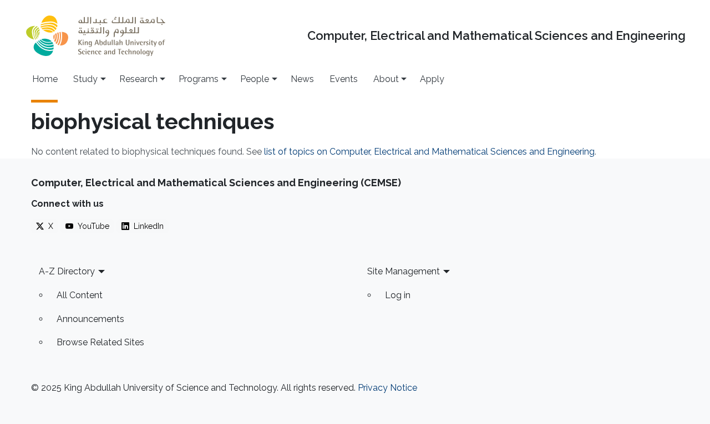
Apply (432, 79)
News (302, 79)
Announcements (90, 319)
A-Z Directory (67, 271)
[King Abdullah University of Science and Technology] (95, 36)
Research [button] (138, 79)
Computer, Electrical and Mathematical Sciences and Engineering (496, 36)
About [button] (386, 79)
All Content (80, 295)
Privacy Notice (387, 387)
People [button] (254, 79)
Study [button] (85, 79)
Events (343, 79)
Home (45, 79)
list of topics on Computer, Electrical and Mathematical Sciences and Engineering (429, 151)
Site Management (403, 271)
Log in (397, 295)
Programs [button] (199, 79)
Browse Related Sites (100, 342)
